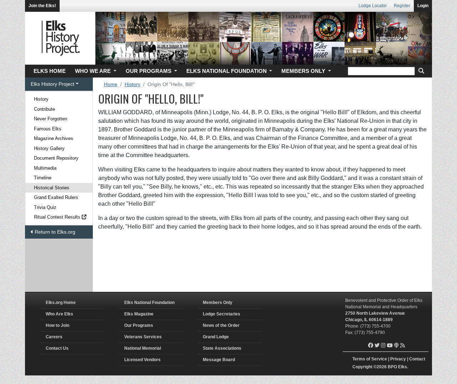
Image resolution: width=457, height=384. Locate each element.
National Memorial (142, 348)
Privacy (398, 358)
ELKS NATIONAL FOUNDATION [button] (227, 71)
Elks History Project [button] (52, 84)
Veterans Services (143, 336)
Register (402, 5)
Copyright (362, 366)
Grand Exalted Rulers (56, 197)
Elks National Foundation (149, 302)
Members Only (217, 302)
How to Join (57, 325)
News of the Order (221, 325)
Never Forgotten (50, 118)
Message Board (219, 359)
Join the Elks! (42, 5)
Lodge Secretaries (221, 313)
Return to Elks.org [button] (54, 232)
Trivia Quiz (45, 207)
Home (110, 84)
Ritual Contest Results (58, 217)
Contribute (44, 109)
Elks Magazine (139, 313)
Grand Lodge (216, 336)
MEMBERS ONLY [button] (304, 71)
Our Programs (138, 325)
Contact (417, 358)
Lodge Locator (372, 5)
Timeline (42, 177)
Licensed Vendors (142, 359)
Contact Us (57, 348)
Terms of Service (369, 358)
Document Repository (56, 158)
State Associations (222, 348)
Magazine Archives (53, 138)
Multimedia (45, 168)
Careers (54, 336)
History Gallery (49, 148)
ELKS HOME (50, 71)
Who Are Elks (59, 313)
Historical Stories (51, 187)
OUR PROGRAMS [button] (149, 71)
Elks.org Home (61, 302)
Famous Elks (47, 128)
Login (422, 5)
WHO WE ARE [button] (93, 71)
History (41, 99)
